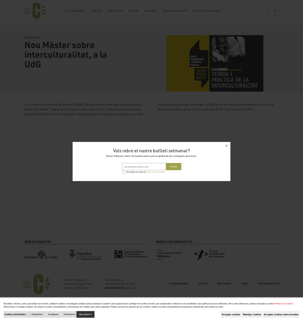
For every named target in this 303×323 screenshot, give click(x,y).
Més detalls (84, 314)
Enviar (173, 166)
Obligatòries (37, 314)
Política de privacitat (155, 172)
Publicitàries (70, 314)
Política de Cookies (283, 303)
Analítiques (53, 314)
